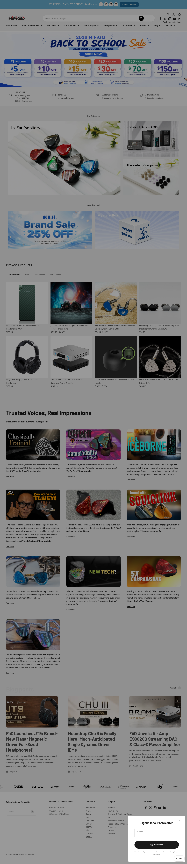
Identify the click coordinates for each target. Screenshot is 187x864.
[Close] (179, 821)
